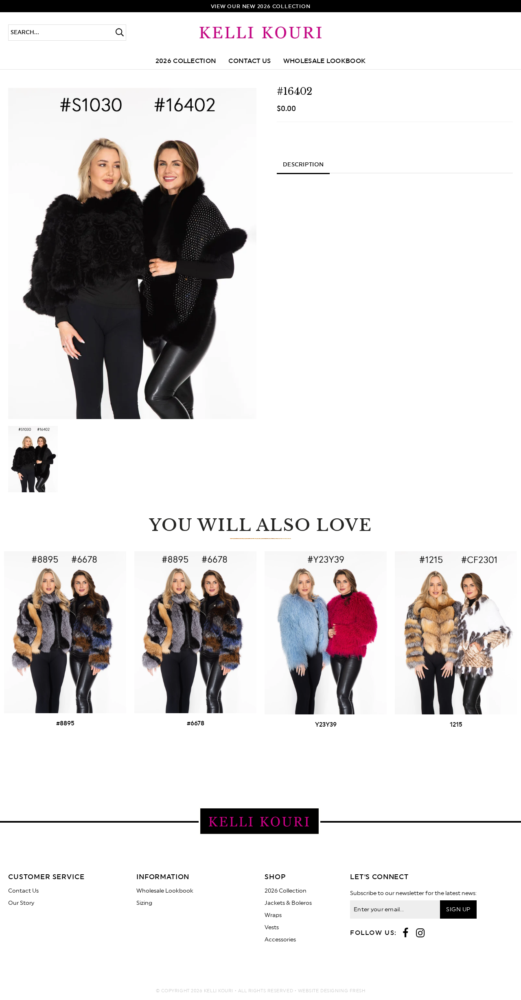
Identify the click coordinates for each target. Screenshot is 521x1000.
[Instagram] (420, 934)
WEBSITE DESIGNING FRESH (332, 991)
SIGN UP (458, 910)
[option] (132, 253)
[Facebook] (405, 934)
